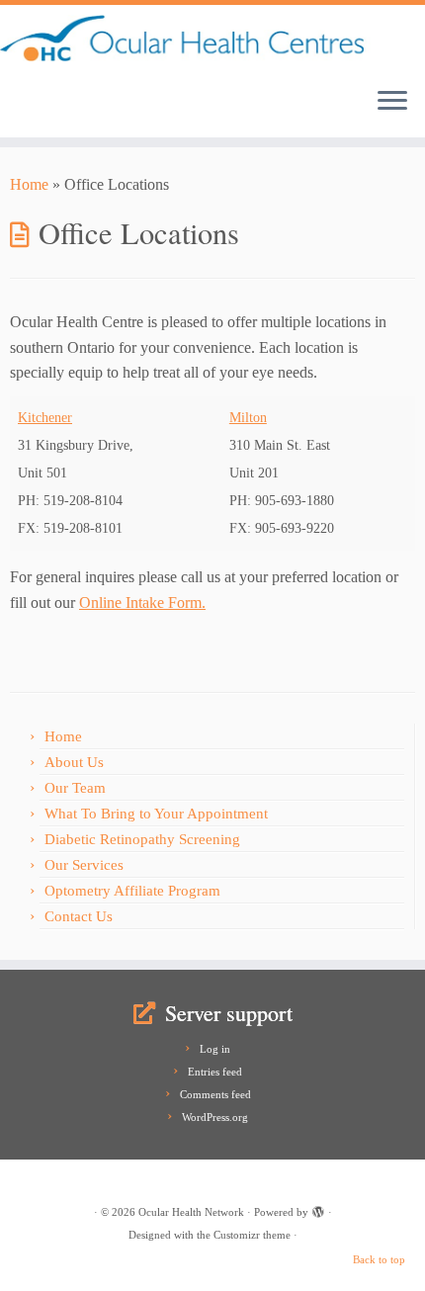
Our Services (84, 865)
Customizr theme (252, 1235)
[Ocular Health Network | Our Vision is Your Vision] (212, 38)
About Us (74, 762)
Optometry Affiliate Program (132, 891)
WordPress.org (215, 1117)
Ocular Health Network (191, 1212)
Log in (215, 1049)
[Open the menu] (392, 102)
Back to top (379, 1259)
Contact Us (78, 916)
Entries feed (215, 1071)
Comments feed (215, 1094)
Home (29, 184)
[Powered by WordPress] (318, 1209)
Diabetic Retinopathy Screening (142, 839)
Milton (248, 417)
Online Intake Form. (142, 602)
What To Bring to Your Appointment (156, 813)
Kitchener (45, 417)
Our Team (75, 788)
